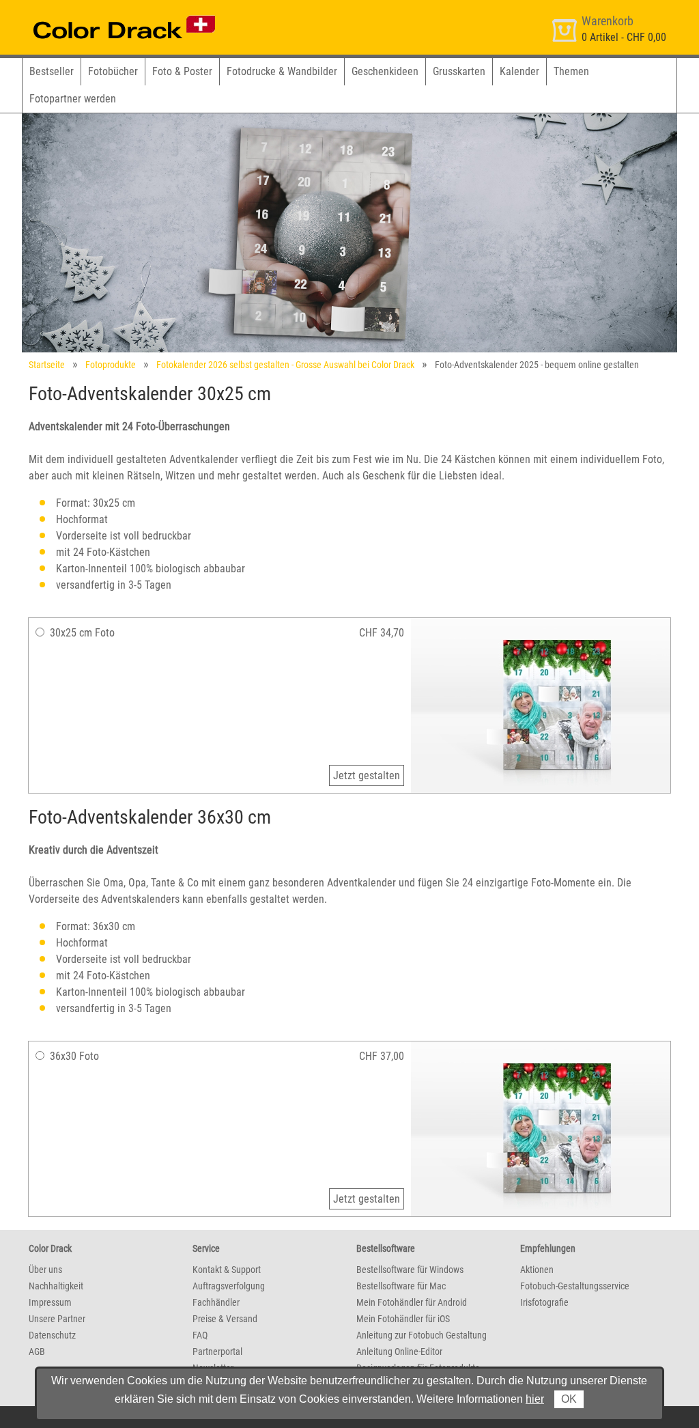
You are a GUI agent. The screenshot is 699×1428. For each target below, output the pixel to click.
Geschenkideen (385, 71)
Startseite (47, 364)
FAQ (200, 1335)
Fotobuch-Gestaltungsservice (574, 1285)
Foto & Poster (182, 71)
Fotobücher (113, 71)
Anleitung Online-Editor (399, 1351)
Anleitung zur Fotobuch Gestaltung (421, 1335)
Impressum (50, 1302)
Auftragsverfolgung (228, 1285)
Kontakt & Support (226, 1269)
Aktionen (537, 1269)
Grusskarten (459, 71)
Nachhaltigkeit (56, 1285)
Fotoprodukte (110, 364)
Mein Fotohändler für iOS (403, 1318)
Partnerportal (217, 1351)
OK (569, 1399)
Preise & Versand (224, 1318)
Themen (571, 71)
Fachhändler (216, 1302)
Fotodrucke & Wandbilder (282, 71)
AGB (37, 1351)
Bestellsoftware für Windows (409, 1269)
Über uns (45, 1269)
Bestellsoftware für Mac (401, 1285)
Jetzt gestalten (366, 775)
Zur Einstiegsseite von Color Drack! (98, 12)
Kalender (519, 71)
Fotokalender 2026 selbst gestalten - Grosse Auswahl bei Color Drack (285, 364)
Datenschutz (52, 1335)
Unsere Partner (57, 1318)
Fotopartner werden (72, 98)
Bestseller (51, 71)
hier (535, 1399)
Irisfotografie (544, 1302)
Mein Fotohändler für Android (411, 1302)
